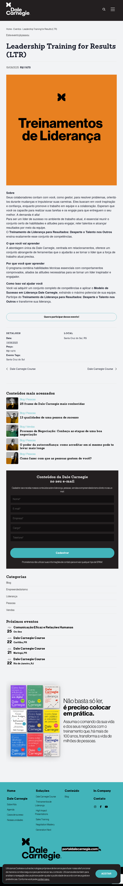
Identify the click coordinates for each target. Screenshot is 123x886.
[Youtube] (106, 806)
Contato (99, 798)
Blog (8, 582)
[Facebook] (100, 806)
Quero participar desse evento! (61, 317)
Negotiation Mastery (45, 824)
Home (9, 29)
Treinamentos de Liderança (43, 803)
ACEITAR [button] (106, 873)
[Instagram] (95, 806)
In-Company (102, 791)
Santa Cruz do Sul (15, 359)
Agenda (10, 809)
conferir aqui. (43, 879)
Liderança (11, 596)
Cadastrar (62, 552)
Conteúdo (72, 791)
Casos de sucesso (15, 814)
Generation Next (43, 830)
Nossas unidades (15, 820)
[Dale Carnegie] (42, 849)
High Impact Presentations (41, 812)
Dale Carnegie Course (22, 369)
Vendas (10, 609)
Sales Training (42, 819)
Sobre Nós (11, 804)
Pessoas (10, 603)
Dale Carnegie (17, 798)
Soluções (42, 791)
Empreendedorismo (17, 589)
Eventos (17, 29)
